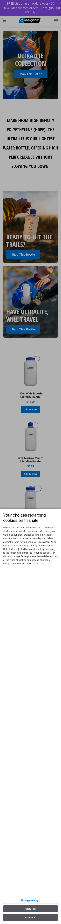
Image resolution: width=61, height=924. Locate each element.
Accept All (30, 917)
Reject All (30, 908)
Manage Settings (30, 900)
